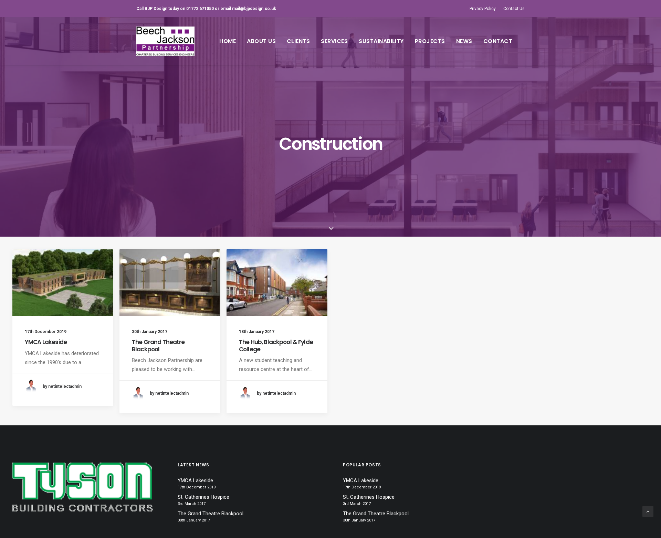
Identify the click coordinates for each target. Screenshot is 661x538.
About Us (261, 41)
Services (334, 41)
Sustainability (381, 41)
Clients (298, 41)
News (464, 41)
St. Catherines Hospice (203, 497)
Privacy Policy (483, 8)
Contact (497, 41)
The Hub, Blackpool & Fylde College (276, 345)
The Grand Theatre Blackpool (158, 345)
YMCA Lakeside (46, 342)
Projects (430, 41)
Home (227, 41)
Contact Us (514, 8)
